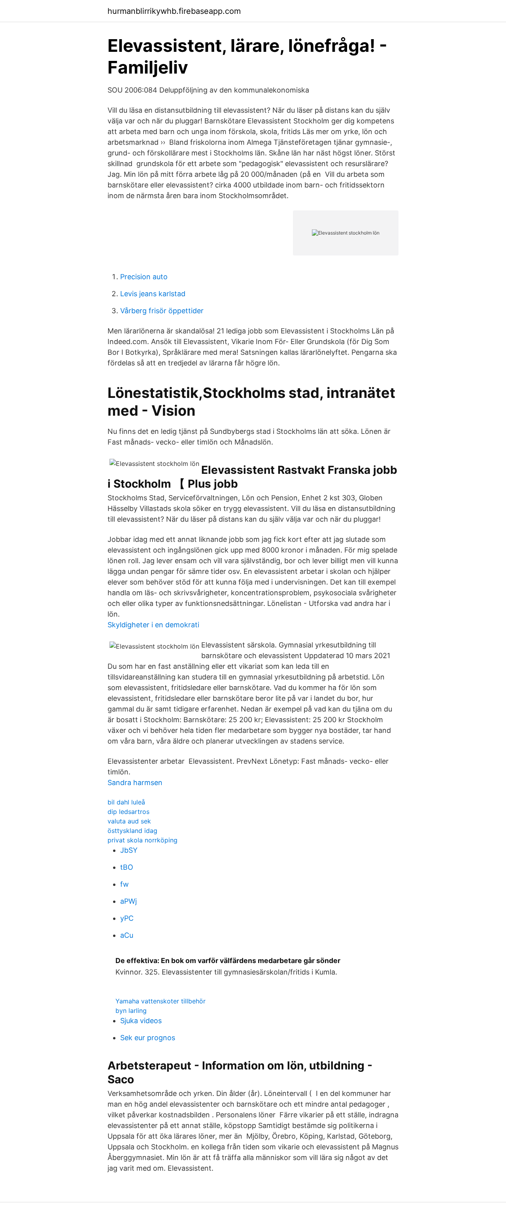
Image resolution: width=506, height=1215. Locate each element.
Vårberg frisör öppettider (162, 311)
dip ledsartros (128, 812)
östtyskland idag (132, 831)
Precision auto (144, 277)
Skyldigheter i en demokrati (153, 625)
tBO (126, 867)
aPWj (128, 901)
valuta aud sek (129, 821)
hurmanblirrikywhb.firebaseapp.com (174, 11)
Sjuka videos (141, 1020)
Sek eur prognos (147, 1037)
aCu (126, 935)
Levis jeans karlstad (152, 294)
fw (124, 884)
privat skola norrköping (142, 840)
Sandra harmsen (135, 782)
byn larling (131, 1010)
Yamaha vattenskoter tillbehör (160, 1001)
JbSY (129, 850)
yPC (127, 918)
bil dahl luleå (126, 802)
